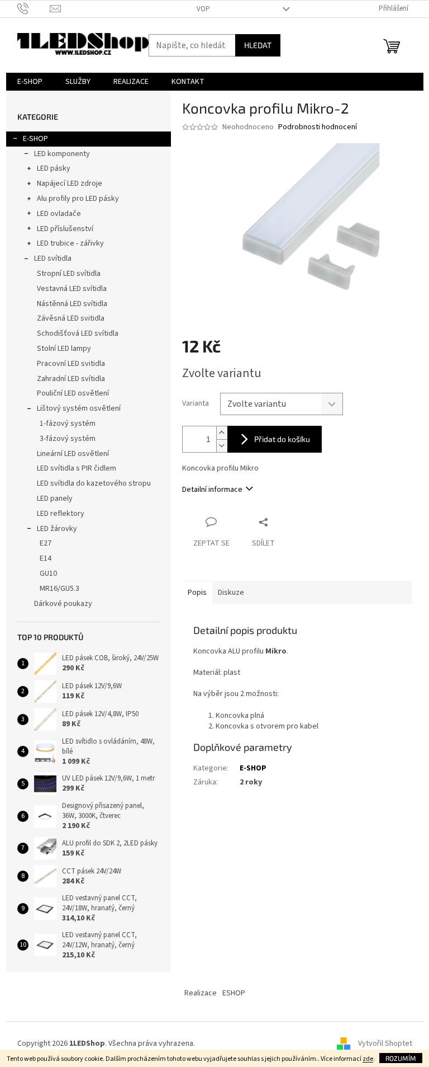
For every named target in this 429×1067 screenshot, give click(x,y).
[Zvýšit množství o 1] (221, 432)
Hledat (257, 45)
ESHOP (233, 993)
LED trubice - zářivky (70, 243)
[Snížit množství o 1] (221, 445)
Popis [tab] (197, 592)
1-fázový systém (68, 423)
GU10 (48, 573)
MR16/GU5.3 (59, 588)
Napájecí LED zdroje (69, 183)
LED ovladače (59, 213)
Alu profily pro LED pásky (78, 198)
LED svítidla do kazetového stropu (94, 483)
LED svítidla (53, 258)
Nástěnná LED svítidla (72, 303)
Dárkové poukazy (63, 603)
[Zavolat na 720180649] (33, 8)
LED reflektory (60, 513)
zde (368, 1059)
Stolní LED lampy (64, 348)
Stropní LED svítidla (69, 273)
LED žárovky (57, 528)
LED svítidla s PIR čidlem (76, 468)
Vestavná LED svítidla (72, 288)
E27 (45, 543)
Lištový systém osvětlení (79, 408)
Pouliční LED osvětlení (73, 393)
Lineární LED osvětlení (73, 453)
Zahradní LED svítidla (71, 378)
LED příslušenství (65, 228)
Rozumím (400, 1058)
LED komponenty (62, 153)
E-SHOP (35, 138)
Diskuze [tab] (231, 592)
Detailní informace (212, 489)
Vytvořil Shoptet (385, 1043)
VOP (203, 9)
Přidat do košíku (282, 439)
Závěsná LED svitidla (70, 318)
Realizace (200, 993)
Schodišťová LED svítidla (77, 333)
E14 (45, 558)
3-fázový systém (68, 438)
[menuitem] (30, 82)
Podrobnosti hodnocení (317, 127)
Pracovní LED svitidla (71, 363)
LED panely (55, 498)
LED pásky (53, 168)
